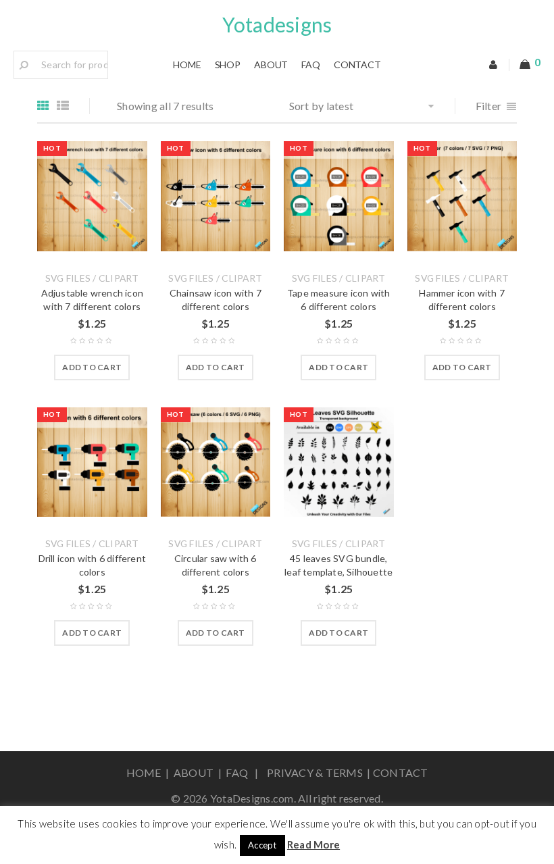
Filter (489, 105)
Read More (313, 844)
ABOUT (195, 772)
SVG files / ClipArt (92, 278)
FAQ (239, 772)
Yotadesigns (277, 24)
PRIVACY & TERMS (314, 772)
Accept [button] (262, 845)
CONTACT (400, 772)
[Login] (494, 65)
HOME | (150, 772)
